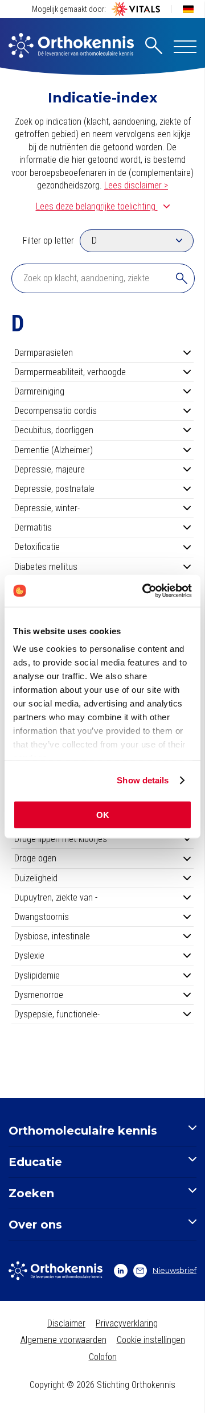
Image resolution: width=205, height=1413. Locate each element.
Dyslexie (29, 955)
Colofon (103, 1357)
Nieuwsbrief (174, 1270)
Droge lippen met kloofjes (60, 838)
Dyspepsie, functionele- (57, 1014)
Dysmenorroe (38, 994)
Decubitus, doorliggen (53, 430)
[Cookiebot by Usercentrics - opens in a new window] (144, 591)
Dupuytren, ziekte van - (55, 897)
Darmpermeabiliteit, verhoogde (70, 372)
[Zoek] (181, 278)
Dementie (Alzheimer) (53, 450)
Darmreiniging (39, 391)
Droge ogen (35, 858)
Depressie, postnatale (54, 488)
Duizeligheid (36, 878)
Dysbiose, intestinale (52, 936)
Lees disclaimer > (136, 185)
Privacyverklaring (127, 1323)
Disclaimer (66, 1323)
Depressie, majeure (49, 469)
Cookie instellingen (151, 1339)
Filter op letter (48, 240)
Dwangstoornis (41, 916)
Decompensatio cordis (55, 410)
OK (102, 814)
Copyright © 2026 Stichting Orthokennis (102, 1384)
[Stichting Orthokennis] (71, 46)
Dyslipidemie (37, 975)
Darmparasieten (43, 352)
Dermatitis (33, 527)
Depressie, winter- (47, 508)
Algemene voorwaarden (63, 1339)
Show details (143, 780)
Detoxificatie (37, 546)
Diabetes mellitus (45, 566)
